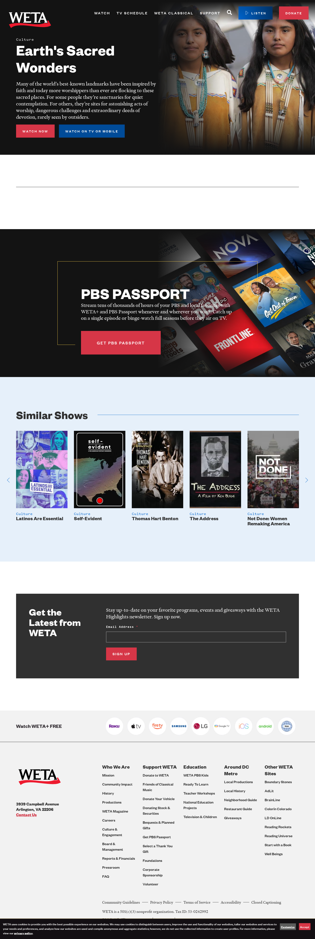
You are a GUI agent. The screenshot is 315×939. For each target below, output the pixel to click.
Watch (102, 13)
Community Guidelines (121, 902)
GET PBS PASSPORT (121, 343)
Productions (112, 802)
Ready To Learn (195, 784)
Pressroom (111, 867)
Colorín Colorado (278, 808)
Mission (108, 775)
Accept (304, 926)
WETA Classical (174, 13)
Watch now (35, 131)
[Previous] (8, 480)
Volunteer (150, 884)
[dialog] (157, 929)
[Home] (30, 21)
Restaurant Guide (238, 808)
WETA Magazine (115, 811)
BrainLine (272, 799)
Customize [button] (288, 927)
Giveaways (233, 817)
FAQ (105, 876)
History (108, 793)
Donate (293, 13)
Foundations (152, 860)
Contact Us (26, 814)
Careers (108, 820)
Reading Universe (278, 835)
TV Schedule (132, 13)
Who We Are (116, 767)
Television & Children (200, 816)
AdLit (269, 790)
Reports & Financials (118, 858)
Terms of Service (196, 902)
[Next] (307, 480)
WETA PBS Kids (195, 775)
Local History (234, 790)
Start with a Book (278, 844)
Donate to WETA (156, 775)
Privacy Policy (161, 902)
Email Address (120, 627)
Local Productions (238, 781)
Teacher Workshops (199, 793)
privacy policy (23, 933)
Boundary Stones (278, 781)
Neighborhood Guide (240, 799)
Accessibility (231, 902)
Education (194, 767)
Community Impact (117, 784)
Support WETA (160, 767)
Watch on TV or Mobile (91, 131)
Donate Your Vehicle (159, 798)
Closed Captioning (266, 902)
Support (210, 13)
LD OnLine (273, 817)
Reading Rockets (278, 826)
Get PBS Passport (157, 836)
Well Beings (274, 853)
